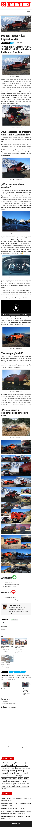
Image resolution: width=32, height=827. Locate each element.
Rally (9, 781)
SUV (28, 784)
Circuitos (9, 765)
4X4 (11, 672)
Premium (20, 778)
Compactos (25, 765)
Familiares (4, 773)
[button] (16, 4)
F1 (24, 770)
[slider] (14, 314)
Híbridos (17, 773)
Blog (27, 611)
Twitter (11, 613)
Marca (3, 776)
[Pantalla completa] (28, 314)
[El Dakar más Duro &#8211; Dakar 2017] (7, 641)
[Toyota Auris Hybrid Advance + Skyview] (7, 658)
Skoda (19, 784)
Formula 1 (11, 773)
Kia (21, 773)
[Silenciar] (26, 314)
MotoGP (18, 776)
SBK (15, 784)
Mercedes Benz (10, 776)
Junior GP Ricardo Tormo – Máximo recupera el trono (16, 798)
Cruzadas (18, 768)
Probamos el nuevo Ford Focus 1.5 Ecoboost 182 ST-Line (26, 692)
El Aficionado (12, 770)
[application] (16, 308)
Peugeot (15, 778)
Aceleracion (8, 763)
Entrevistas (20, 770)
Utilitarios (18, 786)
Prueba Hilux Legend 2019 (21, 677)
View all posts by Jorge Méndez (17, 611)
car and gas (11, 675)
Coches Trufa (16, 765)
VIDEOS (4, 789)
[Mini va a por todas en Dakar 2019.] (21, 641)
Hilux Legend (11, 677)
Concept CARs (5, 768)
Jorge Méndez (20, 42)
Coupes (13, 768)
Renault (24, 781)
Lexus (25, 773)
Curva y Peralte (26, 768)
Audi (24, 763)
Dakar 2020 (5, 770)
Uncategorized (10, 786)
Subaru (24, 784)
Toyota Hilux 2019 (12, 679)
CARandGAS (18, 675)
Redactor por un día (16, 781)
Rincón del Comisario (7, 784)
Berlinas (4, 765)
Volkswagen (10, 789)
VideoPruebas (25, 786)
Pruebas (17, 672)
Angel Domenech (17, 763)
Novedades (4, 778)
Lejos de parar (4, 689)
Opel (10, 778)
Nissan (23, 776)
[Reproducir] (3, 314)
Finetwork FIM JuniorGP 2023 (9, 808)
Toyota (23, 672)
